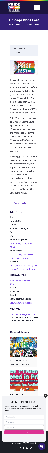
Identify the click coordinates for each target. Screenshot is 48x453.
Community (15, 243)
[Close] (46, 396)
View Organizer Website (21, 303)
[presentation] (23, 347)
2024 (12, 254)
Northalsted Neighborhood (22, 314)
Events (17, 24)
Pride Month (22, 258)
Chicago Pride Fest (24, 254)
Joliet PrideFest (16, 394)
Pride (12, 258)
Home (11, 24)
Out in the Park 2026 (18, 360)
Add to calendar (20, 203)
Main (24, 243)
